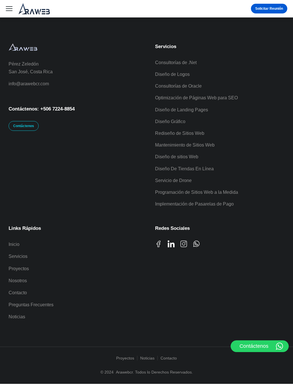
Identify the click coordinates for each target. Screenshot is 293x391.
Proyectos (125, 358)
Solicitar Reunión (269, 9)
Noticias (147, 358)
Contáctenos (23, 126)
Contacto (169, 358)
